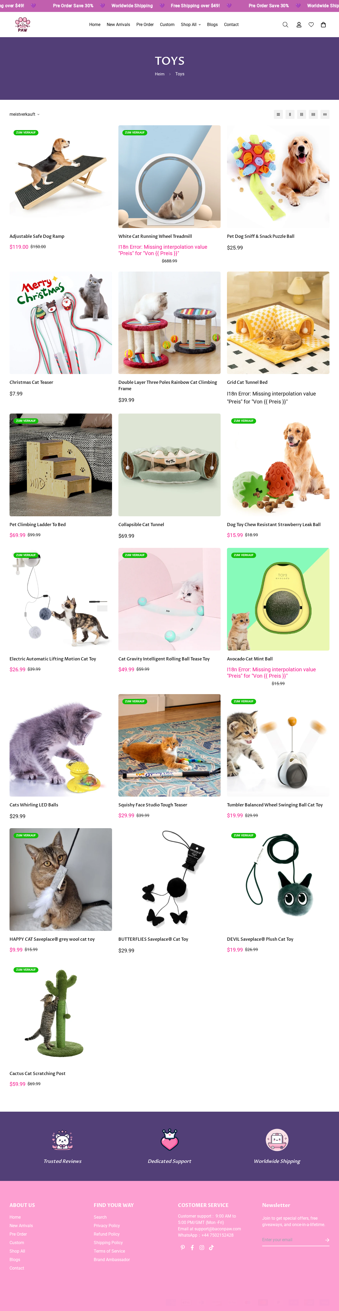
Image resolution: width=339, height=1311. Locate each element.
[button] (322, 25)
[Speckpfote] (23, 24)
